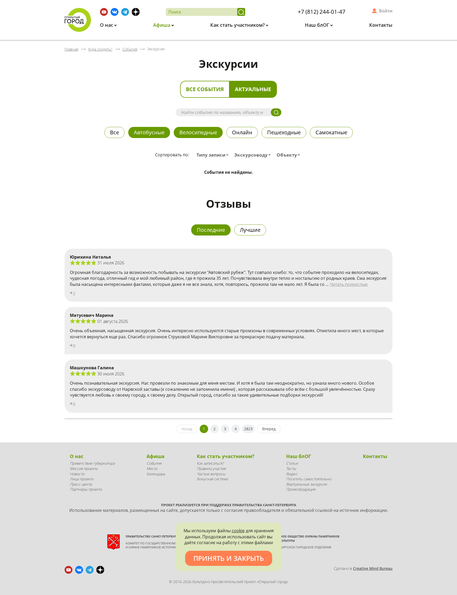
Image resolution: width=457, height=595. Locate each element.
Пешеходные (284, 132)
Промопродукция (300, 489)
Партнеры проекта (86, 489)
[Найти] (241, 12)
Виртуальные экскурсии (306, 484)
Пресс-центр (81, 484)
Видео (291, 473)
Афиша (162, 25)
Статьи (292, 463)
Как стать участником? (238, 25)
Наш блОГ (318, 25)
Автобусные (149, 132)
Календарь (156, 473)
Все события (205, 89)
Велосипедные (198, 132)
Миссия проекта (83, 468)
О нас (107, 25)
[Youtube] (104, 12)
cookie (238, 531)
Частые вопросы (211, 473)
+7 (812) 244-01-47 (321, 11)
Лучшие (250, 229)
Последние (211, 229)
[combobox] (213, 155)
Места (152, 468)
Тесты (291, 468)
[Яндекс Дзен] (136, 12)
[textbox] (213, 155)
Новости (77, 473)
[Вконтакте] (114, 12)
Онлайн (242, 132)
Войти (385, 11)
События (154, 463)
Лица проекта (81, 478)
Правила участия (211, 468)
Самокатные (331, 132)
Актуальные (253, 89)
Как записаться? (210, 463)
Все (114, 132)
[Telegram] (125, 12)
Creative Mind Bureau (372, 568)
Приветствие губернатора (92, 463)
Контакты (380, 25)
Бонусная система (212, 478)
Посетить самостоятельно (308, 478)
